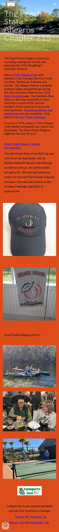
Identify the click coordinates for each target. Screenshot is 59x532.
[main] (29, 25)
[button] (3, 4)
